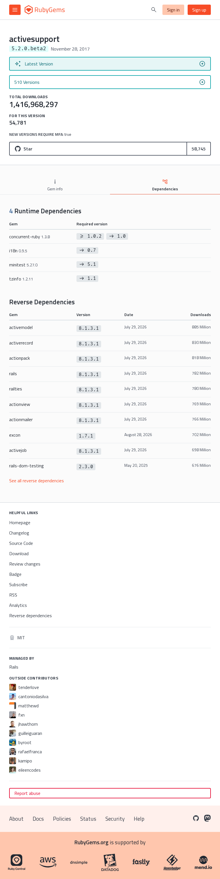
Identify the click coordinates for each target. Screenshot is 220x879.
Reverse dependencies (30, 615)
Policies (62, 818)
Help (139, 818)
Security (115, 818)
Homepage (19, 522)
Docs (38, 818)
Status (88, 818)
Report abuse (27, 793)
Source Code (21, 543)
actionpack (19, 358)
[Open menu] (15, 10)
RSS (13, 594)
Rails (13, 666)
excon (14, 434)
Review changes (24, 563)
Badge (15, 574)
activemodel (21, 327)
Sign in (173, 9)
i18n (18, 250)
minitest (23, 264)
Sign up (199, 9)
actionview (19, 404)
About (16, 818)
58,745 (199, 148)
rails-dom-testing (26, 465)
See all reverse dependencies (36, 480)
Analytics (18, 605)
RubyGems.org (91, 842)
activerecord (21, 342)
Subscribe (18, 584)
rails (13, 373)
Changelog (19, 532)
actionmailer (21, 419)
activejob (18, 450)
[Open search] (154, 10)
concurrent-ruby (29, 236)
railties (15, 388)
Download (19, 553)
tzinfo (21, 278)
